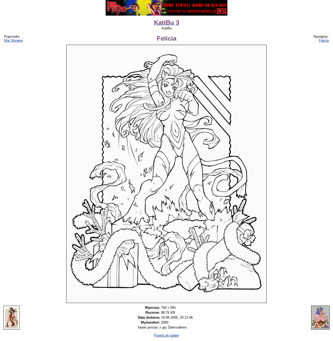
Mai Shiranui (13, 40)
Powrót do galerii (166, 335)
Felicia (324, 40)
